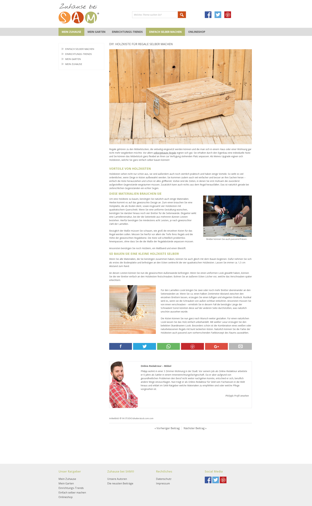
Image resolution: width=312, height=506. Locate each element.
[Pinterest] (229, 15)
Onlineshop (196, 32)
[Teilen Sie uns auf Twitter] (144, 346)
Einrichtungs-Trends (127, 32)
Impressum (163, 483)
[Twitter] (219, 15)
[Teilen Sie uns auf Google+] (216, 346)
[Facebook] (209, 15)
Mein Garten (96, 32)
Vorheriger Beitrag (168, 428)
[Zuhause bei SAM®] (95, 14)
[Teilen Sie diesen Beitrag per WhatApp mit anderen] (168, 346)
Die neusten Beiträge (120, 483)
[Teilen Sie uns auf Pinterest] (192, 346)
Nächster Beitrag (194, 428)
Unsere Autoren (117, 479)
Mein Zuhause (71, 32)
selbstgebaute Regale (165, 152)
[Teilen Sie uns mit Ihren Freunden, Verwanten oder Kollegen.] (240, 346)
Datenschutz (163, 479)
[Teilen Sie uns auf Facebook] (120, 346)
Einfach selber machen (165, 32)
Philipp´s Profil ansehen (237, 395)
